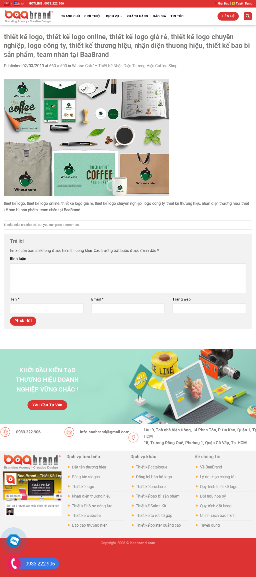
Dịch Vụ (112, 16)
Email (97, 299)
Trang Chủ (70, 16)
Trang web (181, 299)
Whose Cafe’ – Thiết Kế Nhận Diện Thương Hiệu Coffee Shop (125, 65)
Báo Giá (159, 16)
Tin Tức (177, 16)
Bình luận (18, 259)
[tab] (96, 456)
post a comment (67, 225)
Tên (15, 299)
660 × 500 (58, 65)
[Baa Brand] (29, 16)
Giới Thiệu (93, 16)
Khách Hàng (137, 16)
